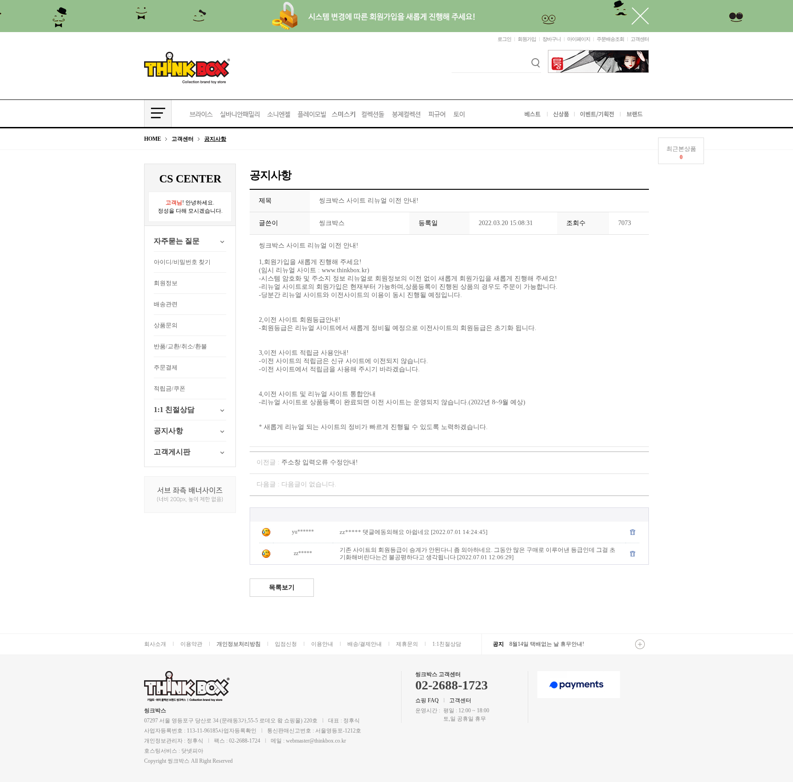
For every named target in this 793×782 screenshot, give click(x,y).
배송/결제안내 (364, 644)
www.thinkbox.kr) (345, 270)
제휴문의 (407, 644)
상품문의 (166, 325)
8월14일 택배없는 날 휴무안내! (546, 644)
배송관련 (166, 304)
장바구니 (551, 39)
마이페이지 (578, 39)
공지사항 (168, 431)
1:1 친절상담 (174, 409)
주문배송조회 (610, 39)
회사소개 (155, 644)
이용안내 (322, 644)
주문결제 (166, 367)
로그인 (504, 39)
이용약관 (191, 644)
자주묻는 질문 (177, 241)
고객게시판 (172, 452)
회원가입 (527, 39)
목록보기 (282, 587)
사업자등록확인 (237, 730)
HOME (152, 139)
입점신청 (286, 644)
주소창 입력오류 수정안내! (319, 462)
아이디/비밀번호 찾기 (182, 262)
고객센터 (640, 39)
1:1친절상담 (446, 644)
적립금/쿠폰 (169, 388)
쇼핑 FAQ (427, 700)
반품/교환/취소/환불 (180, 346)
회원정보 (166, 283)
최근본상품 (681, 152)
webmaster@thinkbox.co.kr (316, 741)
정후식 (195, 741)
